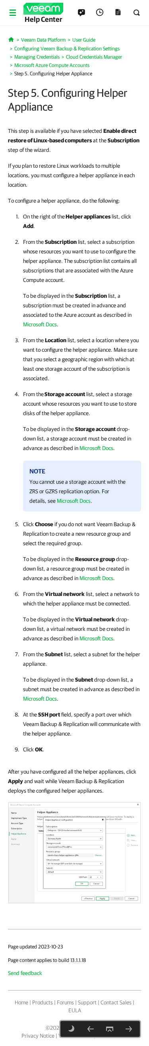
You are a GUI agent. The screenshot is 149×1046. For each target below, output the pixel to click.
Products (42, 1002)
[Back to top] (109, 1029)
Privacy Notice (37, 1036)
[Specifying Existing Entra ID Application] (90, 1029)
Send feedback (25, 973)
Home (21, 1002)
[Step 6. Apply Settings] (129, 1029)
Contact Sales (116, 1002)
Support (87, 1002)
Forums (65, 1002)
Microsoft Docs (40, 324)
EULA (74, 1010)
